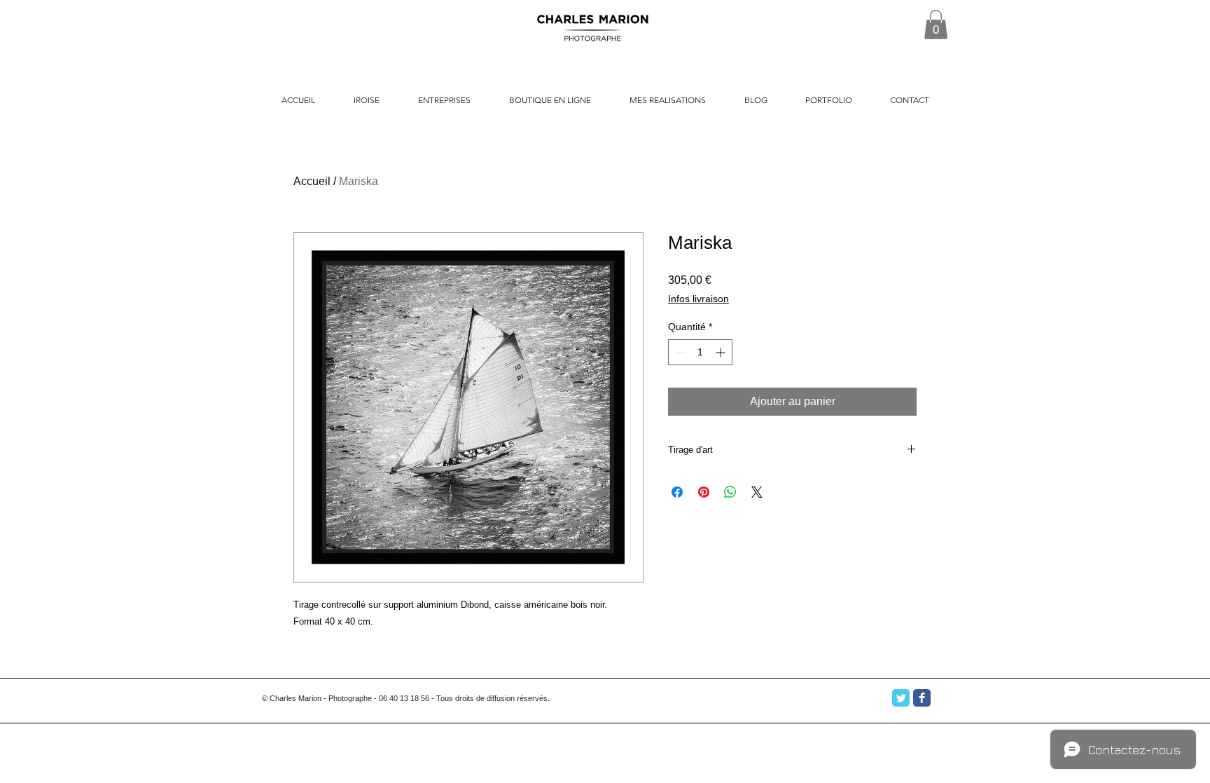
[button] (936, 24)
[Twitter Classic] (901, 698)
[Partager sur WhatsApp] (730, 492)
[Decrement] (679, 352)
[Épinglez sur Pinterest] (703, 492)
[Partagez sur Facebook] (677, 492)
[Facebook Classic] (922, 698)
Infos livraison (698, 298)
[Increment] (721, 352)
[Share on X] (757, 492)
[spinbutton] (700, 352)
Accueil (312, 181)
